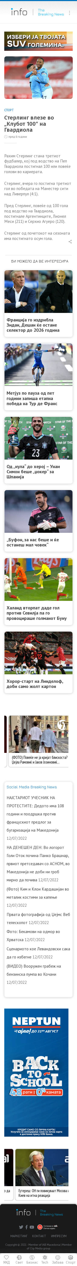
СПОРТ (9, 110)
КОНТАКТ (39, 1236)
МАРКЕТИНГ (18, 1236)
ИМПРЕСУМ (59, 1236)
